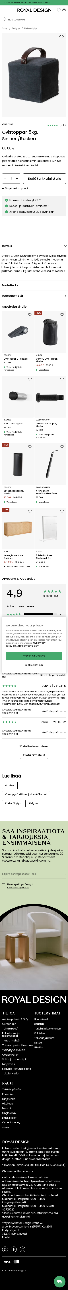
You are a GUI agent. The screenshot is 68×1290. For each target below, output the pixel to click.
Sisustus (39, 1024)
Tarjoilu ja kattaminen (47, 1028)
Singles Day (9, 1113)
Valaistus (39, 1033)
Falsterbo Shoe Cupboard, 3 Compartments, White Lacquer (48, 556)
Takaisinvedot (10, 1073)
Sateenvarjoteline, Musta (14, 492)
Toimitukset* (10, 1028)
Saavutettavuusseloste (16, 1069)
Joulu (5, 1127)
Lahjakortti (8, 1064)
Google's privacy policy (26, 646)
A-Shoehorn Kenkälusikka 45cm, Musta (46, 492)
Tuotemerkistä (12, 296)
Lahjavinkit (8, 1099)
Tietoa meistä (11, 1040)
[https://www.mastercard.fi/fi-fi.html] (16, 1262)
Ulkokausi (7, 1103)
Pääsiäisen (8, 1094)
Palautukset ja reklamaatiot (11, 1034)
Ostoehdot (9, 1024)
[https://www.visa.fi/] (7, 1262)
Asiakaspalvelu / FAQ (15, 1019)
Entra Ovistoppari (13, 423)
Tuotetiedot (10, 285)
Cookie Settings (34, 665)
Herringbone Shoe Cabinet (13, 556)
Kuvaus (6, 246)
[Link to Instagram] (22, 1249)
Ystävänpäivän (11, 1089)
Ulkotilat (39, 1047)
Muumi (6, 1108)
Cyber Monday (11, 1122)
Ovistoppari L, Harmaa (16, 359)
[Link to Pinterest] (5, 1249)
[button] (59, 10)
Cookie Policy (10, 1054)
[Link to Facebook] (14, 1249)
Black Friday (9, 1117)
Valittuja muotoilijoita (15, 1059)
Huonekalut (41, 1019)
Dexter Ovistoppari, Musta (46, 425)
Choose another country (17, 1171)
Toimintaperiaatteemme (18, 1045)
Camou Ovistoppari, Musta (47, 360)
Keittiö (38, 1042)
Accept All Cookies (34, 656)
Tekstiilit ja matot (44, 1038)
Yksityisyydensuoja (13, 1050)
